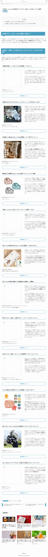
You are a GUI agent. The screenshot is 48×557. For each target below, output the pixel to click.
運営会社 (24, 553)
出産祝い (19, 500)
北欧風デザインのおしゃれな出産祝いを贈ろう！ (16, 21)
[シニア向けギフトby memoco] (24, 1)
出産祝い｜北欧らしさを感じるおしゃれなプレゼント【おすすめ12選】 (21, 23)
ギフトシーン (5, 500)
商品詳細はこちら (24, 95)
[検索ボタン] (46, 1)
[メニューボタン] (1, 1)
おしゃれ (11, 500)
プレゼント (15, 500)
